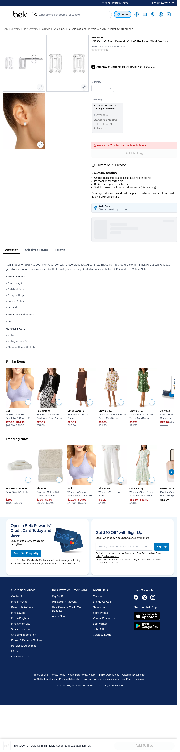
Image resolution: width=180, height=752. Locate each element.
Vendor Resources (102, 699)
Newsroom (98, 688)
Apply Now (58, 701)
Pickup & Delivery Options (26, 721)
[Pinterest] (142, 678)
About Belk (99, 671)
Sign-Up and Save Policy (134, 634)
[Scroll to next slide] (169, 394)
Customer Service (23, 671)
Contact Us (17, 677)
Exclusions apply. (109, 637)
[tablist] (89, 250)
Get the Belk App (143, 688)
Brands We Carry (101, 683)
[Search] (36, 15)
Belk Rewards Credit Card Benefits (66, 693)
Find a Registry (20, 699)
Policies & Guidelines (23, 726)
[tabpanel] (89, 306)
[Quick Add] (28, 402)
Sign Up (159, 627)
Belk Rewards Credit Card (65, 673)
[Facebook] (134, 678)
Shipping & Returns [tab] (36, 249)
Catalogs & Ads (20, 737)
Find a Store (18, 694)
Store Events (99, 694)
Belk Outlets (99, 710)
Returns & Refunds (22, 688)
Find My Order (19, 683)
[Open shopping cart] (166, 14)
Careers (96, 677)
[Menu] (9, 15)
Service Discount (21, 710)
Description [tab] (11, 249)
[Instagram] (151, 678)
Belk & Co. (96, 37)
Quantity (95, 81)
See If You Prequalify (25, 634)
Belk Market (99, 704)
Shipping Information (23, 715)
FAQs (14, 732)
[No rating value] (97, 50)
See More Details (108, 196)
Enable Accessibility (160, 3)
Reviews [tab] (60, 249)
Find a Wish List (20, 704)
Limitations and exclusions (153, 193)
